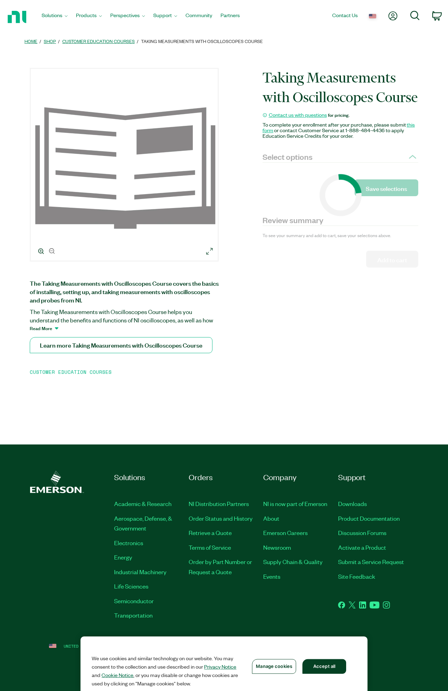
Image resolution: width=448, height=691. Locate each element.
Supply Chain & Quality (293, 561)
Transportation (133, 615)
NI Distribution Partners (219, 503)
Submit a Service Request (371, 561)
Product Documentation (369, 518)
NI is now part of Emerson (295, 503)
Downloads (352, 503)
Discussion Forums (362, 532)
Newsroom (277, 547)
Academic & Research (143, 503)
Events (271, 576)
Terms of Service (210, 547)
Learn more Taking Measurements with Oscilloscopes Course (121, 345)
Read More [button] (41, 328)
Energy (123, 557)
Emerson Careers (285, 532)
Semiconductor (134, 601)
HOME (30, 41)
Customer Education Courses (98, 41)
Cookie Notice (117, 674)
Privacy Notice (220, 666)
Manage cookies (274, 666)
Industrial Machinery (140, 572)
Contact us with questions (298, 114)
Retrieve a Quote (210, 532)
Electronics (128, 543)
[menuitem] (54, 17)
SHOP (50, 41)
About (271, 518)
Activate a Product (362, 547)
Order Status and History (221, 518)
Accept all (324, 666)
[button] (125, 166)
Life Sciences (131, 586)
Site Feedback (356, 576)
